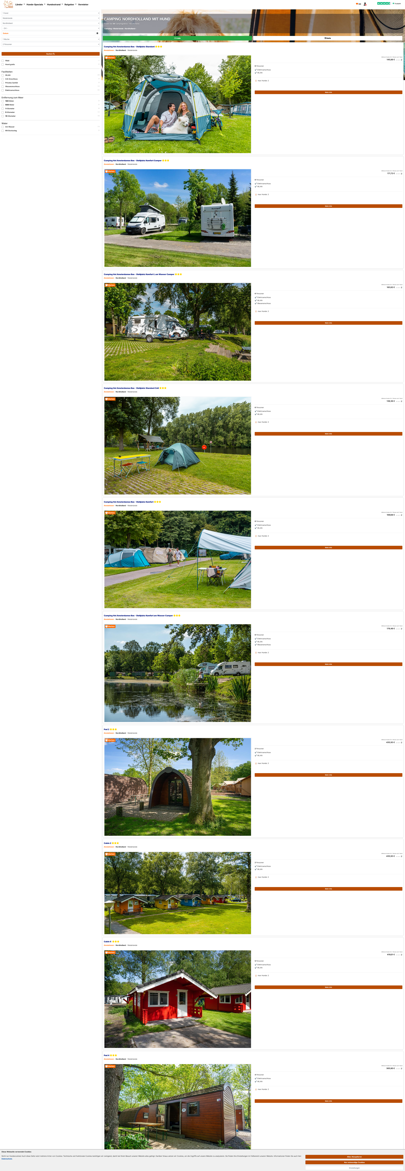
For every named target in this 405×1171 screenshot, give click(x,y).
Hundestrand (54, 4)
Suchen (49, 54)
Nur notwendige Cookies (354, 1162)
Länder (19, 4)
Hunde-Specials (35, 4)
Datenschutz (7, 1159)
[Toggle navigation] (370, 3)
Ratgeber (70, 4)
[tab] (177, 38)
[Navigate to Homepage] (9, 4)
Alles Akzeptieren (354, 1157)
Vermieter (83, 4)
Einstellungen (354, 1168)
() (359, 4)
